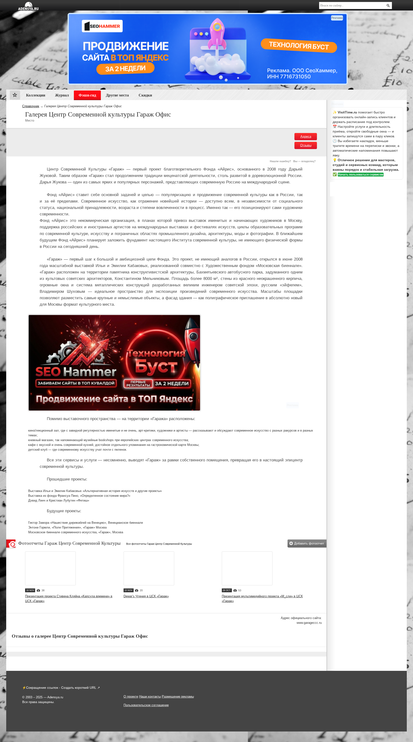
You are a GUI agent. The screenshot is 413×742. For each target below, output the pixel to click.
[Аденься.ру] (28, 6)
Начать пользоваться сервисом (360, 174)
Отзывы (305, 145)
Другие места (117, 95)
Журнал (62, 95)
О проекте (131, 696)
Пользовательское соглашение (146, 705)
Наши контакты (150, 696)
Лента (15, 96)
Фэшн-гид (87, 95)
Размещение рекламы (178, 696)
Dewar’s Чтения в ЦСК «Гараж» (146, 596)
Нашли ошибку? (280, 161)
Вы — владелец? (304, 161)
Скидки (145, 95)
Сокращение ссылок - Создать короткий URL (61, 687)
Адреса (305, 136)
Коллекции (35, 95)
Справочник (30, 106)
